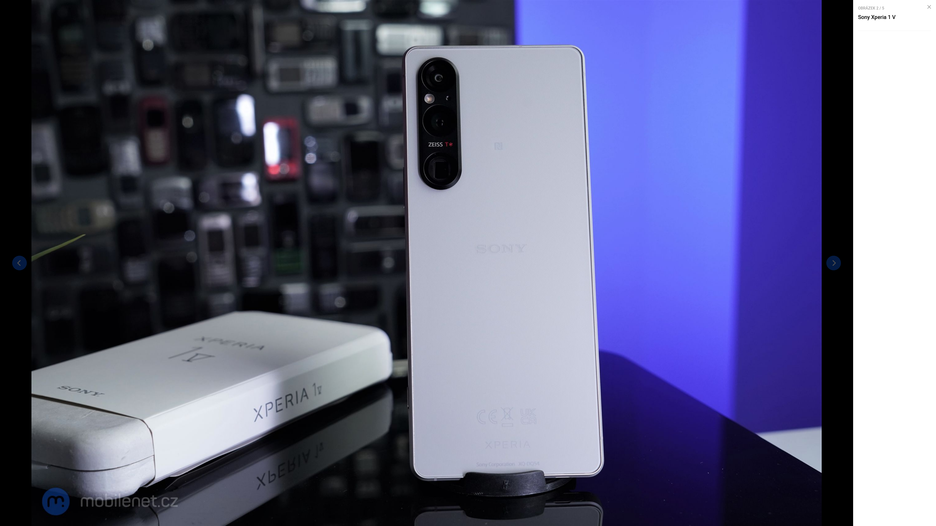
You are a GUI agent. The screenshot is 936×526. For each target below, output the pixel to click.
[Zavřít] (929, 7)
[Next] (833, 263)
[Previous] (19, 263)
